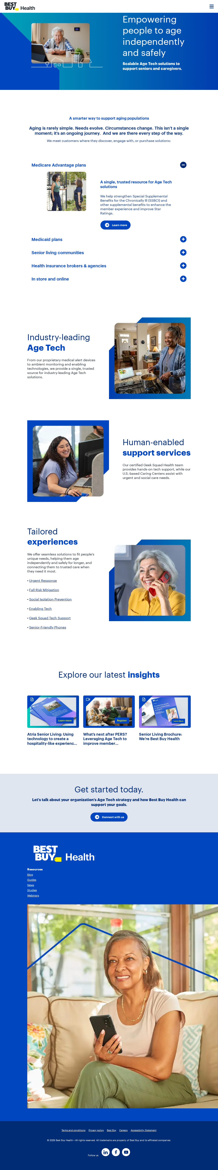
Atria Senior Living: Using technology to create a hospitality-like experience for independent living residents (51, 739)
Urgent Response (43, 580)
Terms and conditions (73, 1130)
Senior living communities (58, 252)
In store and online (50, 279)
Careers (123, 1130)
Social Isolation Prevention (50, 599)
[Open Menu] (211, 6)
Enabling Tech (40, 608)
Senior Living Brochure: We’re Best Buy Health (160, 736)
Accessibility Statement (143, 1130)
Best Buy (111, 1130)
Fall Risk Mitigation (44, 590)
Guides (31, 879)
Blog (30, 874)
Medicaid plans (47, 239)
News (30, 885)
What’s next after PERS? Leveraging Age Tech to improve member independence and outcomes (105, 739)
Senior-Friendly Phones (47, 627)
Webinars (33, 895)
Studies (32, 890)
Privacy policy (96, 1130)
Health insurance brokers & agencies (69, 265)
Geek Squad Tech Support (50, 618)
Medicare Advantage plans (59, 165)
